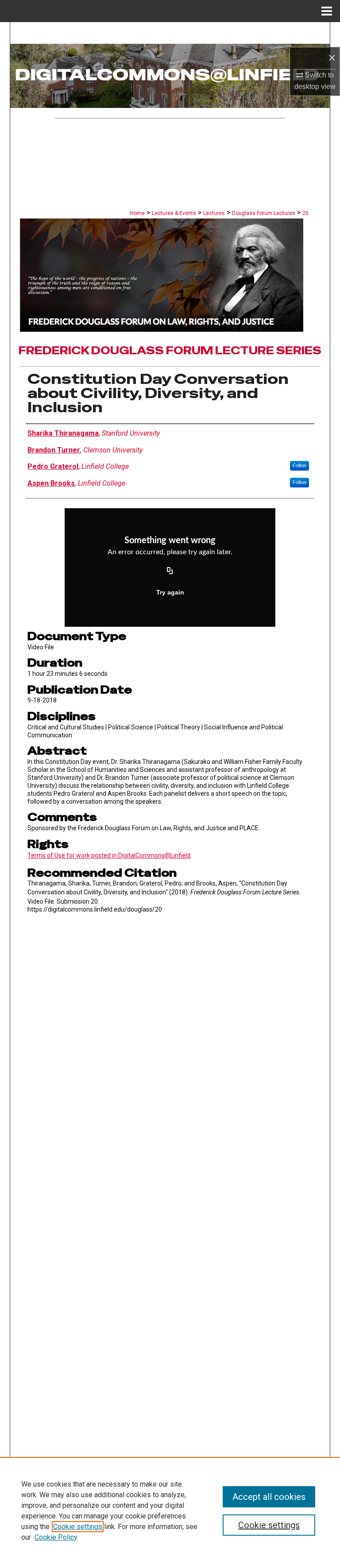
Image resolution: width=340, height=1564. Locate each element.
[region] (170, 1510)
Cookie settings (77, 1526)
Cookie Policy (56, 1537)
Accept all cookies (268, 1496)
